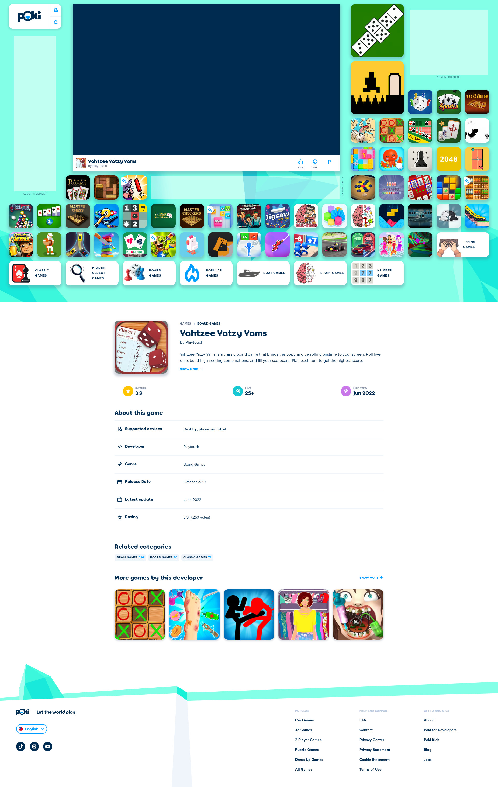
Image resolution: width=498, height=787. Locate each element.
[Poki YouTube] (47, 746)
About (429, 720)
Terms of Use (370, 769)
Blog (427, 750)
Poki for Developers (440, 730)
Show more (189, 369)
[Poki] (29, 16)
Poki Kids (431, 740)
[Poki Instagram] (34, 746)
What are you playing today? (55, 22)
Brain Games (130, 557)
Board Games (208, 323)
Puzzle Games (307, 750)
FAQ (363, 720)
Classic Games (197, 557)
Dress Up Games (309, 760)
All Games (304, 769)
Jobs (428, 760)
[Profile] (55, 10)
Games (185, 323)
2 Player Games (308, 740)
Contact (366, 730)
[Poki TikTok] (20, 746)
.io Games (303, 730)
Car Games (304, 720)
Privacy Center (371, 740)
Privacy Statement (374, 750)
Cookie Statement (374, 760)
